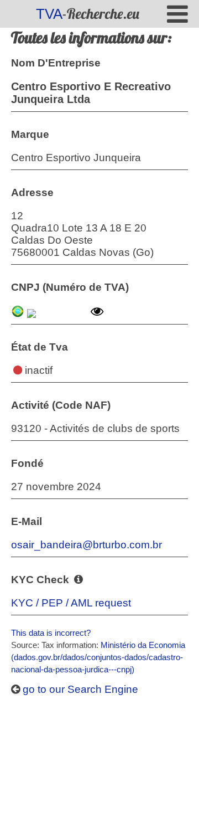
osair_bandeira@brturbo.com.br (86, 545)
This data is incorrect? (51, 632)
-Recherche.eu (87, 13)
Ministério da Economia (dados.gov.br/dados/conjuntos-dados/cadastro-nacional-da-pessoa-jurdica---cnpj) (98, 657)
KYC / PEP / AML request (71, 603)
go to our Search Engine (79, 689)
